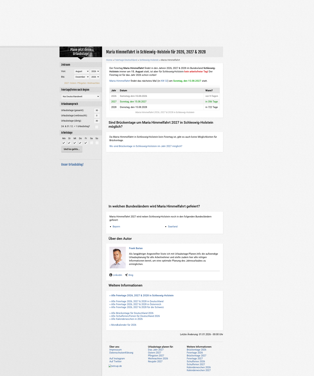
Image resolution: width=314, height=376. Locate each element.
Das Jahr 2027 (156, 349)
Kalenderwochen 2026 (199, 367)
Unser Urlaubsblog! (72, 164)
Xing (130, 275)
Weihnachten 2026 (158, 358)
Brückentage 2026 (196, 349)
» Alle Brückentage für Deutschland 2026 (131, 313)
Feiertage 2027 (195, 358)
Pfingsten (81, 83)
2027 (66, 83)
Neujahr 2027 (155, 361)
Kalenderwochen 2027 (199, 370)
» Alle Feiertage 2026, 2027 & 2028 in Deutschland (136, 301)
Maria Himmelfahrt (119, 80)
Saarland (172, 226)
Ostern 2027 (154, 352)
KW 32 (164, 80)
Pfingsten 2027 (156, 355)
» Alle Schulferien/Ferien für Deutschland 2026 (134, 316)
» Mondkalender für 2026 (122, 324)
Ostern (73, 83)
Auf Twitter (115, 361)
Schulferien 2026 (196, 361)
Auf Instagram (117, 358)
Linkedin (117, 275)
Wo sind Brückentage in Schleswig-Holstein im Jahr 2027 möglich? (145, 146)
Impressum (115, 349)
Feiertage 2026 (195, 352)
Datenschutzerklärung (121, 352)
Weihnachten (93, 83)
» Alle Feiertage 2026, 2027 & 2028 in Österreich (135, 304)
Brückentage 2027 (196, 355)
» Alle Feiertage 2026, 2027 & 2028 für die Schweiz (136, 307)
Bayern (116, 226)
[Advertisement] (157, 23)
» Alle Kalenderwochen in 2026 (126, 319)
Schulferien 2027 (196, 364)
